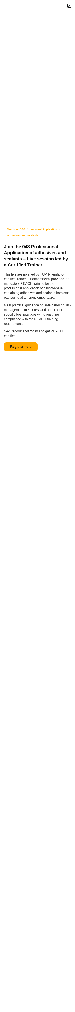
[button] (69, 5)
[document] (37, 506)
